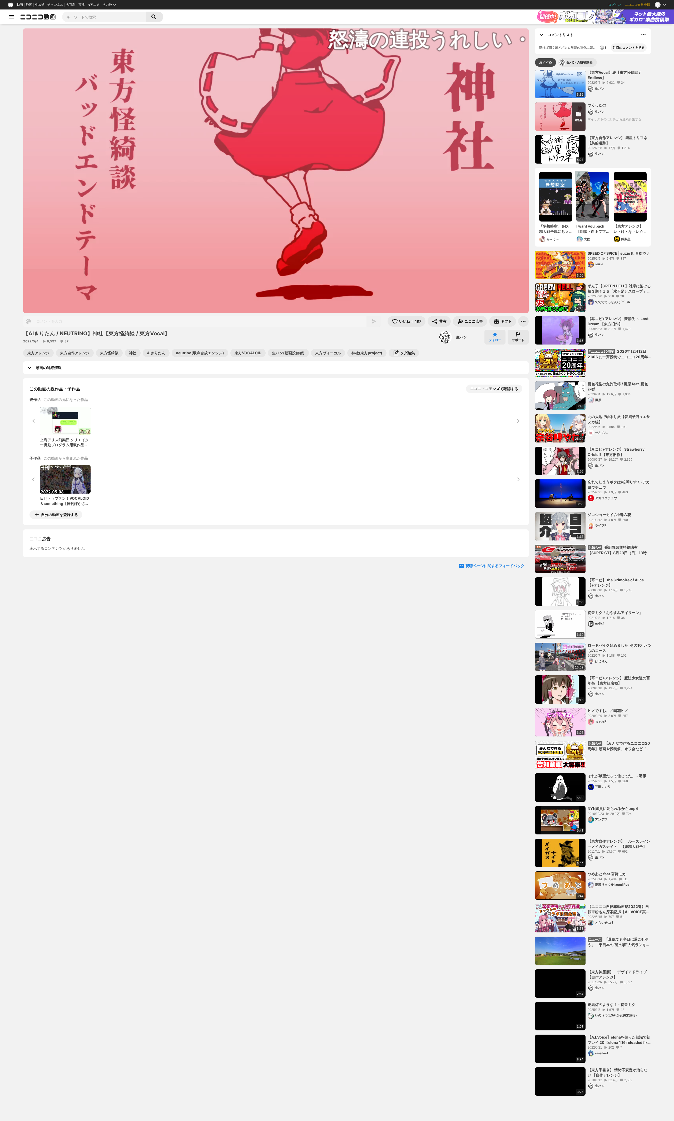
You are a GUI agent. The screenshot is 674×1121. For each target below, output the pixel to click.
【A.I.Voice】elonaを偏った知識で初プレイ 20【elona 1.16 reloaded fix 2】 (619, 1040)
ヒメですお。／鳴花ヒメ (608, 710)
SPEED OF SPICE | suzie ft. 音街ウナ (619, 253)
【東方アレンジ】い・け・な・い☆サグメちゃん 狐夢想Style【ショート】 (629, 229)
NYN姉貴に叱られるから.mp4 (613, 808)
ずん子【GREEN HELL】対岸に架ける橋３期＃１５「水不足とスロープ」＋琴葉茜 (619, 289)
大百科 (71, 4)
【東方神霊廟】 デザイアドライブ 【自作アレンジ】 (619, 974)
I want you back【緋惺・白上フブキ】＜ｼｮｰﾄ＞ (591, 229)
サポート (518, 340)
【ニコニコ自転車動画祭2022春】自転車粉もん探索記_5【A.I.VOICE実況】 (618, 909)
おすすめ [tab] (545, 62)
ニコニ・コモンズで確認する (494, 388)
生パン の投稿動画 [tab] (580, 62)
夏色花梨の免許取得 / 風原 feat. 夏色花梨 (618, 386)
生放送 (39, 4)
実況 (81, 4)
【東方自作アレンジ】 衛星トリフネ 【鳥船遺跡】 (617, 140)
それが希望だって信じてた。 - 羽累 (617, 776)
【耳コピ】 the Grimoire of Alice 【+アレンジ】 (616, 582)
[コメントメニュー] (643, 35)
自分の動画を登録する (59, 514)
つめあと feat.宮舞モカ (607, 874)
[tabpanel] (593, 583)
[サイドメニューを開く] (11, 17)
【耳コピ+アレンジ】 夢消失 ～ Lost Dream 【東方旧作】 (618, 321)
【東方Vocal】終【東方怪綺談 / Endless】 (614, 75)
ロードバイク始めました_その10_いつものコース (619, 648)
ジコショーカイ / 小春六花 (609, 514)
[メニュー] (523, 321)
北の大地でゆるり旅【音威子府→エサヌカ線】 (619, 419)
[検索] (154, 17)
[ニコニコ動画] (38, 16)
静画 (29, 4)
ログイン (614, 4)
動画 (20, 4)
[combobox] (104, 17)
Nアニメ (94, 4)
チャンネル (55, 4)
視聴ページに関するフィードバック (494, 614)
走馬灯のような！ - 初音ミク (611, 1004)
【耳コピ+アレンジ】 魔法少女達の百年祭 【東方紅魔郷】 (619, 680)
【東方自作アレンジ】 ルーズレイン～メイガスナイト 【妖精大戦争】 (619, 844)
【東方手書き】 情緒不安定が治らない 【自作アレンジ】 (617, 1072)
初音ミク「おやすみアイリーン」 (615, 612)
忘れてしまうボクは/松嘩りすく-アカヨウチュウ (619, 484)
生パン (461, 337)
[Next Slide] (518, 563)
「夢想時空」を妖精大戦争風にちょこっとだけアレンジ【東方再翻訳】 (554, 229)
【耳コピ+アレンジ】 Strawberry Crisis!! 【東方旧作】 (616, 452)
